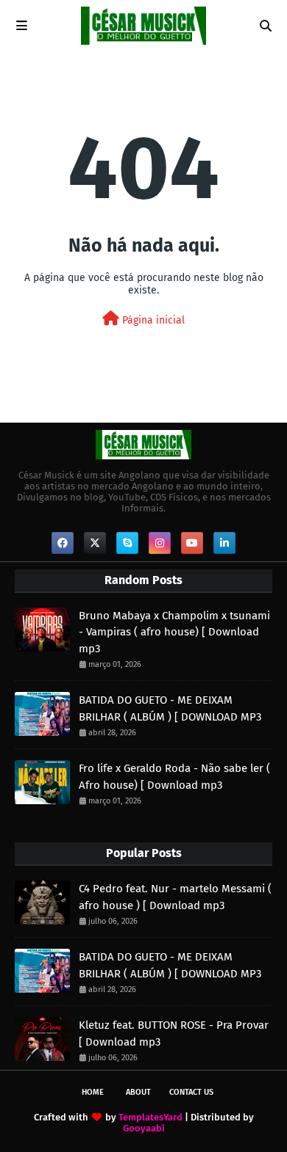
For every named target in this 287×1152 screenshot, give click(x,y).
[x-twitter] (95, 543)
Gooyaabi (144, 1128)
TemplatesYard (150, 1117)
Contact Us (191, 1092)
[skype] (127, 543)
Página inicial (152, 320)
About (138, 1092)
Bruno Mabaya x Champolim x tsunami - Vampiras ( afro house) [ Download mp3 (174, 632)
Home (93, 1092)
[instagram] (160, 543)
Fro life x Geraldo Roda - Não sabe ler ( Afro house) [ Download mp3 (174, 777)
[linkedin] (224, 543)
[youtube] (192, 543)
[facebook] (63, 543)
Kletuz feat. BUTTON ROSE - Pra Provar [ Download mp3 (174, 1033)
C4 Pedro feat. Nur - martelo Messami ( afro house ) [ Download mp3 (175, 897)
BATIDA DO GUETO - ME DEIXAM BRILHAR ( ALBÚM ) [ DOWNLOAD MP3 (170, 708)
